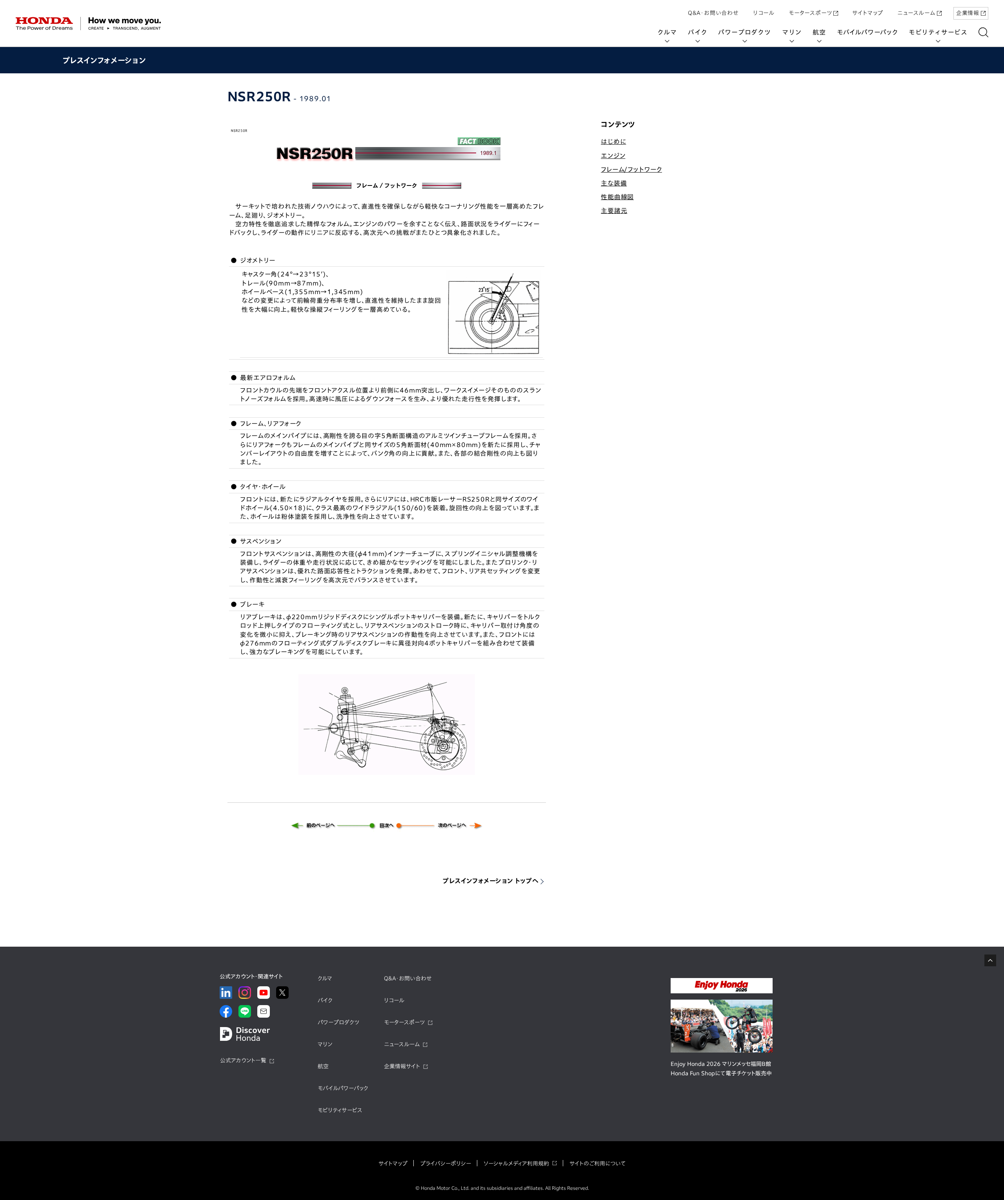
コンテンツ (618, 124)
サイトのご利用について (597, 1163)
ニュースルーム (916, 13)
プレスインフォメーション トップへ (490, 881)
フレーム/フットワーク (631, 169)
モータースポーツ (810, 13)
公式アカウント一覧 (243, 1060)
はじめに (613, 141)
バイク (697, 32)
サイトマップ (867, 13)
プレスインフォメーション (104, 60)
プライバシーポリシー (445, 1163)
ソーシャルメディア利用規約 (516, 1163)
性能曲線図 (617, 197)
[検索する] (983, 32)
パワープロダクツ (744, 32)
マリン (792, 32)
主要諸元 (614, 210)
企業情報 (967, 13)
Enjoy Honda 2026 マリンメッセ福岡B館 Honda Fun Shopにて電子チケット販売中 (721, 1068)
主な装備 (614, 183)
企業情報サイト (402, 1066)
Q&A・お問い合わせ (713, 13)
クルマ (667, 32)
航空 (819, 32)
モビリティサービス (938, 32)
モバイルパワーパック (867, 32)
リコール (764, 13)
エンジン (613, 156)
